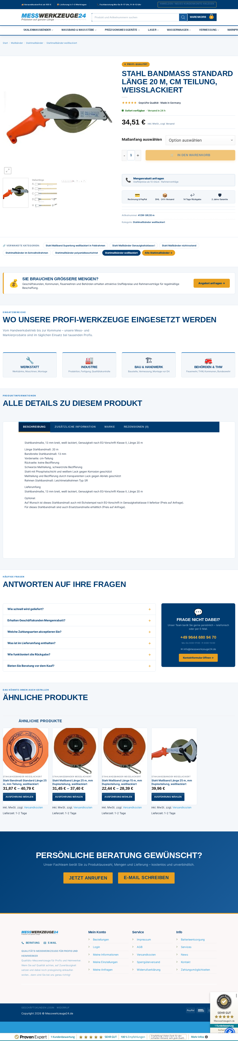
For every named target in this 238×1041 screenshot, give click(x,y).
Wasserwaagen (177, 30)
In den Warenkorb (193, 155)
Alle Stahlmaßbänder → (158, 252)
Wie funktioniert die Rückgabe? (28, 654)
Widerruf (63, 1007)
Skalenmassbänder (37, 30)
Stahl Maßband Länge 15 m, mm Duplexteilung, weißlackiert (122, 782)
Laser (152, 30)
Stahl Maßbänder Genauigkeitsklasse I (133, 245)
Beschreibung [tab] (34, 426)
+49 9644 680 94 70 (198, 637)
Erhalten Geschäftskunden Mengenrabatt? (36, 620)
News (184, 954)
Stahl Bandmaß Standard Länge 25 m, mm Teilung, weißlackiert (25, 782)
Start (5, 42)
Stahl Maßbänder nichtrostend (179, 245)
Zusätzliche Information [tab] (75, 426)
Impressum (144, 939)
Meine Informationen (105, 954)
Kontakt (185, 962)
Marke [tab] (109, 426)
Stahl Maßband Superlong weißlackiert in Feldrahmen (75, 245)
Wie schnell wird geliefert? (25, 609)
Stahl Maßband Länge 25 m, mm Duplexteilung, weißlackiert (72, 782)
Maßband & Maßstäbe (78, 30)
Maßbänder (17, 42)
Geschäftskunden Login (37, 1007)
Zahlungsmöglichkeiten (195, 969)
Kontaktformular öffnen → (198, 657)
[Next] (109, 118)
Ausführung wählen (19, 797)
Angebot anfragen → (211, 283)
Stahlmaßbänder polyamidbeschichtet (76, 252)
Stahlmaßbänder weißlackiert (61, 42)
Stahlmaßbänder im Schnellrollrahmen (27, 252)
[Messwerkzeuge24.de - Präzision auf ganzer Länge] (53, 17)
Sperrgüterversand (148, 962)
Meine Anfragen (102, 969)
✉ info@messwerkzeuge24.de (198, 649)
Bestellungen (101, 939)
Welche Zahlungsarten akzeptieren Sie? (34, 631)
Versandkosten (33, 807)
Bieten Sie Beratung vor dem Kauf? (30, 666)
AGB (139, 947)
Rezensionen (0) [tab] (136, 426)
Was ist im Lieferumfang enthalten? (31, 643)
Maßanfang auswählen (142, 139)
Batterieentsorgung (193, 939)
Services (186, 947)
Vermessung (208, 30)
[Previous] (9, 118)
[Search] (183, 17)
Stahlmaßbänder (34, 42)
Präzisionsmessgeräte (121, 30)
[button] (187, 4)
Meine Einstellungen (105, 962)
